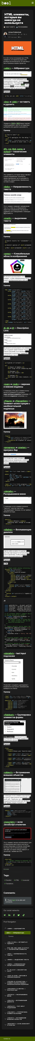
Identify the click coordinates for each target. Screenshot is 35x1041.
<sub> (15, 384)
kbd (14, 149)
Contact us (7, 1038)
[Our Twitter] (19, 915)
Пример (11, 936)
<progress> (10, 447)
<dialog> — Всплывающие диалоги (17, 1001)
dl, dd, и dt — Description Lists (17, 970)
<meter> (22, 447)
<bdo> (7, 186)
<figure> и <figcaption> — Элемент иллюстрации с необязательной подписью (18, 983)
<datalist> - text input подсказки (16, 1007)
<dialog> (8, 529)
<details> (8, 491)
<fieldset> (9, 714)
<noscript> (9, 822)
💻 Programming (22, 27)
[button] (17, 74)
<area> (7, 253)
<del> (15, 101)
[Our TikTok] (23, 915)
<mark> (8, 218)
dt (13, 328)
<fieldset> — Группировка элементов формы (17, 1012)
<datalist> (9, 653)
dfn (5, 149)
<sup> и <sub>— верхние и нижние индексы (17, 976)
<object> (8, 772)
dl (4, 328)
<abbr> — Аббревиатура (16, 928)
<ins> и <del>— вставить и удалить (17, 942)
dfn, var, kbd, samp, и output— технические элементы (18, 948)
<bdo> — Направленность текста (17, 954)
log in (14, 900)
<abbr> (7, 68)
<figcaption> (21, 401)
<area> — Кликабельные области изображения (16, 964)
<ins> (6, 101)
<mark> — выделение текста (18, 959)
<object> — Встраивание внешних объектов (16, 1018)
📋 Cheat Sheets (9, 27)
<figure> (8, 401)
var (9, 149)
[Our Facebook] (14, 915)
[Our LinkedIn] (9, 915)
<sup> (7, 384)
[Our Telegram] (5, 915)
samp (20, 149)
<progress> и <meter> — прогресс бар (16, 989)
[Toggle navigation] (32, 3)
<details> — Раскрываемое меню (17, 995)
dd (7, 328)
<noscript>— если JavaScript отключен (18, 1024)
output (7, 151)
